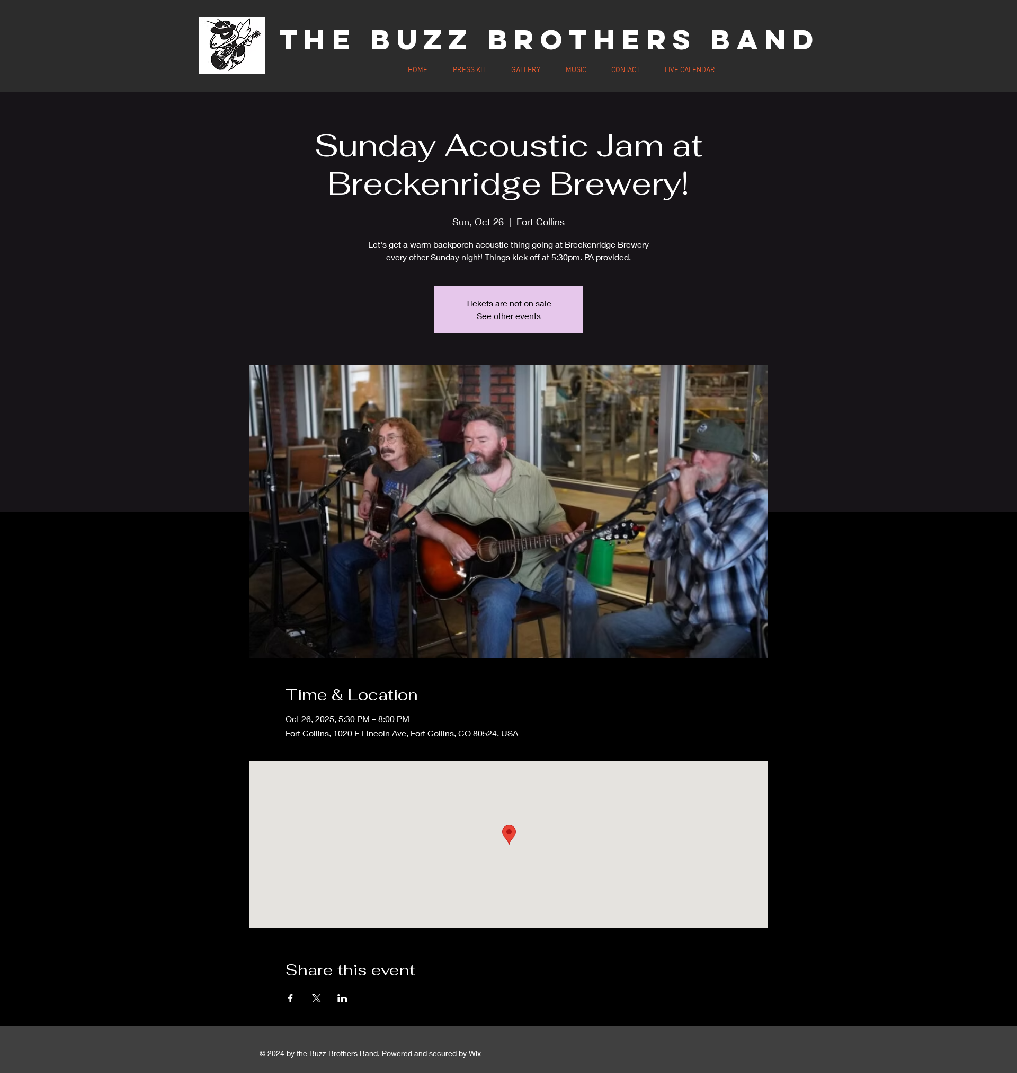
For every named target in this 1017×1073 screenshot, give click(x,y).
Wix (475, 1053)
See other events (509, 316)
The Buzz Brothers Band (549, 39)
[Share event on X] (316, 998)
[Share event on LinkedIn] (342, 998)
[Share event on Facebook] (291, 998)
